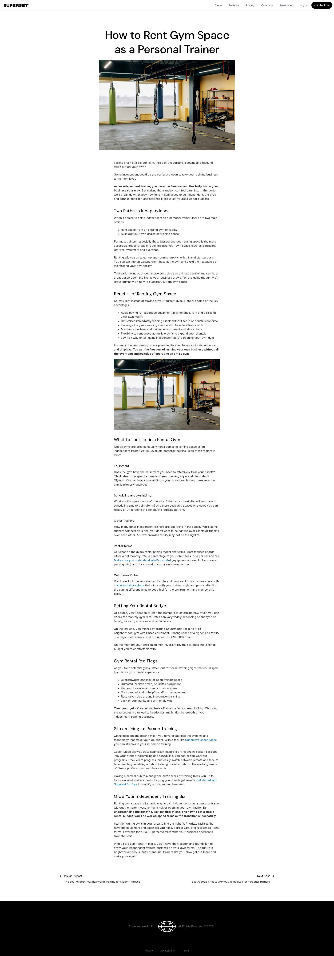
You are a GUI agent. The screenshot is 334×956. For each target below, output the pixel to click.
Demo (218, 5)
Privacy (149, 950)
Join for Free (322, 5)
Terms (185, 950)
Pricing (250, 5)
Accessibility (167, 950)
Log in (303, 5)
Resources (286, 5)
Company (267, 5)
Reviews (234, 5)
